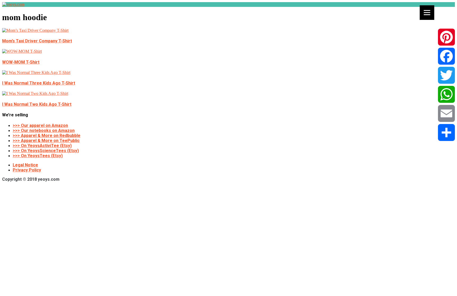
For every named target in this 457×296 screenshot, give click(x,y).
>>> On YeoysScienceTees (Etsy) (46, 150)
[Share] (446, 132)
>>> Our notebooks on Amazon (44, 130)
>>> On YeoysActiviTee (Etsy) (42, 145)
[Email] (446, 113)
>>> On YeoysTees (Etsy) (38, 155)
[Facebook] (446, 56)
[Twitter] (446, 75)
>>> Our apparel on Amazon (40, 125)
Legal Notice (25, 164)
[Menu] (427, 12)
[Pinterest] (446, 37)
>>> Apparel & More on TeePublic (46, 140)
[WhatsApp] (446, 94)
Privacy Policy (27, 170)
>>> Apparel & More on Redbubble (46, 135)
